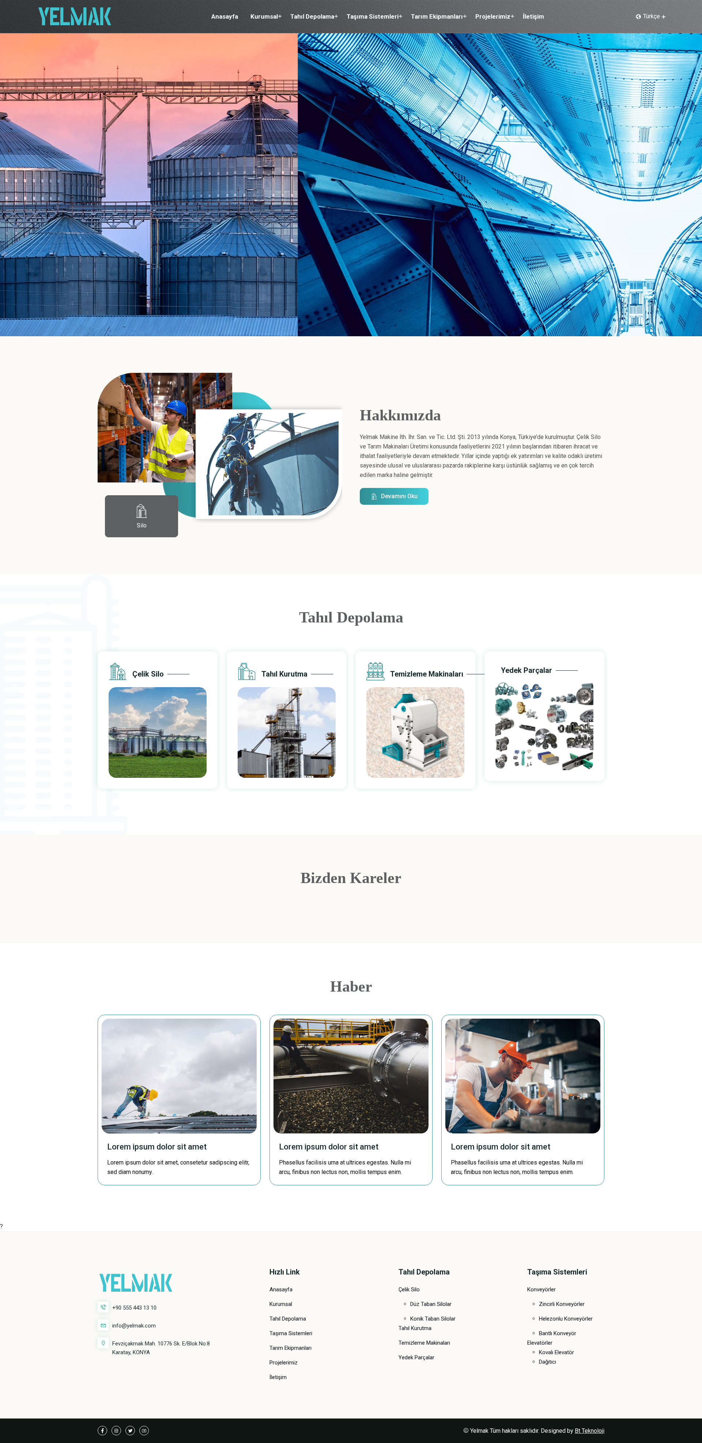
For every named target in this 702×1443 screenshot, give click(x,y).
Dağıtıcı (547, 1362)
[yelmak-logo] (75, 15)
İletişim (533, 16)
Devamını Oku (399, 496)
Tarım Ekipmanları (437, 16)
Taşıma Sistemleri (373, 16)
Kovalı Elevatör (556, 1352)
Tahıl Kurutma (284, 674)
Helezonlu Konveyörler (566, 1318)
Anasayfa (224, 16)
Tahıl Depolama (312, 16)
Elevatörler (539, 1343)
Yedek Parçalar (526, 670)
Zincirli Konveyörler (562, 1304)
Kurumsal (264, 16)
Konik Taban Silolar (433, 1318)
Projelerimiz (492, 16)
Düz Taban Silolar (431, 1304)
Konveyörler (541, 1289)
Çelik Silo (148, 674)
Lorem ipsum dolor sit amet (157, 1146)
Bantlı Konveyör (557, 1333)
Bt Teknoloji (589, 1430)
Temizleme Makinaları (426, 674)
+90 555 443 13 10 (134, 1307)
